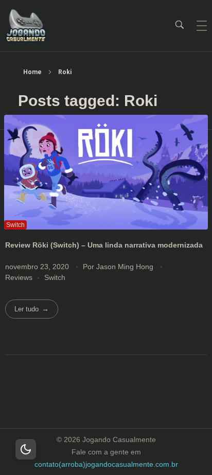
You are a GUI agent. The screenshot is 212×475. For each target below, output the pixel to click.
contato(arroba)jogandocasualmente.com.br (106, 464)
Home (32, 72)
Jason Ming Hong (125, 266)
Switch (54, 277)
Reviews (18, 277)
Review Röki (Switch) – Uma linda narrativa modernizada (104, 245)
